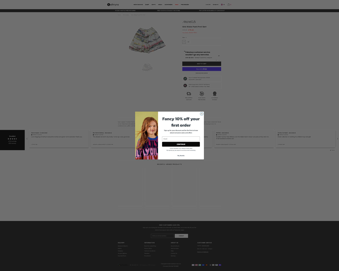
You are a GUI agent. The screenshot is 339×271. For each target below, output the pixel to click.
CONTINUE (181, 144)
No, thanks (181, 155)
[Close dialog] (201, 113)
